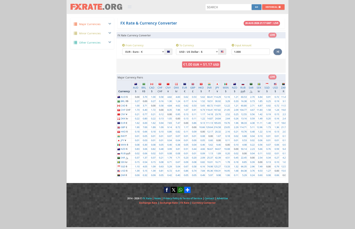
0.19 (277, 101)
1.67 (218, 136)
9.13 (202, 123)
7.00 (145, 127)
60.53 (244, 97)
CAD (151, 87)
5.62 (202, 97)
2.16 (227, 131)
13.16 (244, 118)
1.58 (268, 109)
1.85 (260, 101)
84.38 (244, 170)
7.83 (169, 123)
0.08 (202, 136)
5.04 (178, 166)
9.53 (260, 170)
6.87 (260, 105)
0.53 (194, 97)
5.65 (202, 105)
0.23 (186, 157)
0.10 (161, 131)
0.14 (194, 101)
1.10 (137, 166)
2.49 (285, 118)
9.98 (218, 175)
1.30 (169, 101)
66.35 (244, 166)
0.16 (161, 101)
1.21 (236, 97)
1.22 (202, 118)
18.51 (210, 101)
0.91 (268, 97)
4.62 (178, 105)
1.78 (227, 162)
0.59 (252, 118)
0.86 (194, 123)
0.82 (178, 131)
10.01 (210, 162)
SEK (259, 87)
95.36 (210, 170)
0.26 (236, 118)
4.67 (252, 109)
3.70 (145, 97)
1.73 (137, 109)
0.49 (202, 175)
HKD (201, 87)
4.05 (145, 166)
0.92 (268, 105)
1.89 (153, 127)
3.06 (145, 149)
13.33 (227, 166)
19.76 (227, 123)
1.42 (260, 114)
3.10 (285, 101)
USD (275, 87)
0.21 (137, 114)
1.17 (202, 114)
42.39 (218, 157)
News (157, 198)
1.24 (178, 101)
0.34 (268, 157)
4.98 (244, 144)
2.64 (227, 118)
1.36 (277, 127)
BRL (143, 87)
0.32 (145, 175)
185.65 (217, 123)
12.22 (227, 105)
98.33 (244, 123)
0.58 (161, 97)
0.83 (137, 149)
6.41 (178, 170)
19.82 (284, 109)
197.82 (217, 109)
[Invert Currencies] (277, 52)
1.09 (161, 127)
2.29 (236, 127)
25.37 (210, 157)
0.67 (178, 162)
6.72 (169, 170)
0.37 (137, 157)
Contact (209, 198)
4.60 (178, 97)
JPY (217, 87)
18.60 (284, 123)
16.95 (227, 170)
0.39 (252, 162)
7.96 (178, 109)
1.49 (260, 118)
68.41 (210, 97)
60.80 (244, 105)
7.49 (260, 166)
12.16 (227, 97)
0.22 (137, 118)
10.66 (202, 127)
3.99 (169, 149)
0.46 (202, 144)
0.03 (145, 140)
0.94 (161, 123)
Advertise (222, 198)
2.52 (227, 114)
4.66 (202, 149)
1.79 (169, 157)
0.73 (252, 101)
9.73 (202, 109)
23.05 (227, 127)
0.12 (161, 114)
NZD (234, 87)
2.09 (236, 109)
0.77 (145, 114)
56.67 (210, 149)
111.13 (209, 123)
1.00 (153, 97)
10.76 (244, 131)
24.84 (218, 118)
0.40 (169, 144)
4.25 (285, 157)
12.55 (244, 114)
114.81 (217, 105)
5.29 (169, 166)
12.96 (259, 127)
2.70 (252, 97)
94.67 (218, 149)
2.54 (260, 157)
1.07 (186, 109)
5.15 (145, 170)
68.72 (210, 105)
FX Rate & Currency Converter (148, 23)
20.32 (218, 131)
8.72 (178, 127)
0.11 (194, 114)
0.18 (137, 131)
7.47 (178, 123)
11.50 (284, 105)
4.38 (252, 123)
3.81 (178, 149)
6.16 (202, 166)
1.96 (236, 123)
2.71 (252, 105)
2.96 (252, 166)
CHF (160, 87)
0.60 (210, 140)
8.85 (244, 162)
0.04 (252, 136)
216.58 (217, 127)
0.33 (236, 101)
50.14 (244, 149)
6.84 (260, 97)
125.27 (217, 166)
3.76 (252, 170)
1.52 (202, 101)
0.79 (277, 166)
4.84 (169, 105)
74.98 (210, 166)
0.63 (161, 166)
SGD (267, 87)
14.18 (210, 114)
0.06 (260, 140)
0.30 (145, 144)
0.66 (145, 131)
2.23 (252, 149)
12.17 (210, 131)
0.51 (186, 149)
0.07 (169, 136)
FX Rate (147, 198)
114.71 (243, 127)
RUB (243, 87)
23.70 (218, 114)
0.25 (268, 101)
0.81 (161, 170)
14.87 (210, 118)
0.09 (194, 131)
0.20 (268, 118)
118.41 (209, 109)
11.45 (284, 97)
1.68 (236, 170)
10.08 (227, 149)
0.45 (236, 157)
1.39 (137, 170)
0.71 (169, 162)
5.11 (252, 127)
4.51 (227, 157)
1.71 (178, 157)
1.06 (227, 175)
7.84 (202, 170)
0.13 (186, 114)
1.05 (169, 118)
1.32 (236, 166)
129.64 (209, 127)
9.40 (218, 144)
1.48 (268, 123)
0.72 (277, 97)
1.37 (145, 157)
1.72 (153, 109)
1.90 (137, 127)
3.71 (145, 105)
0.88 (244, 136)
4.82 (169, 97)
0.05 (145, 136)
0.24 (252, 175)
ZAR (283, 87)
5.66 (260, 149)
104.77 (243, 109)
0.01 (137, 136)
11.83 (259, 109)
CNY (168, 87)
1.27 (268, 170)
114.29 (217, 97)
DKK (176, 87)
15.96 (284, 170)
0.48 (252, 131)
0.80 (145, 118)
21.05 (227, 109)
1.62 (137, 123)
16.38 (244, 101)
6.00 (145, 123)
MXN (226, 87)
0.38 (178, 144)
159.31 (217, 170)
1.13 (210, 153)
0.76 (268, 149)
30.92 (218, 101)
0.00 (194, 140)
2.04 (285, 131)
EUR (184, 87)
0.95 (178, 114)
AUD (135, 87)
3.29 (227, 101)
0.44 (194, 149)
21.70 (284, 127)
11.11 (259, 123)
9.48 (285, 149)
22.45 (244, 157)
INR (209, 87)
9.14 (169, 127)
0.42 (169, 175)
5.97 (210, 175)
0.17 (186, 101)
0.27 (137, 101)
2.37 (285, 114)
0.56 (252, 114)
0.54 (145, 162)
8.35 (169, 109)
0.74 (194, 170)
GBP (192, 87)
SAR (251, 87)
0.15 (277, 114)
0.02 (236, 136)
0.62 (186, 97)
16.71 (218, 162)
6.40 (145, 109)
